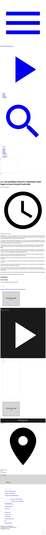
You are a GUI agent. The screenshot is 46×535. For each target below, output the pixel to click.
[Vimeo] (4, 157)
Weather (4, 96)
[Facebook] (5, 156)
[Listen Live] (23, 334)
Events (4, 94)
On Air (4, 93)
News (4, 95)
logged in (8, 282)
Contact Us (5, 97)
